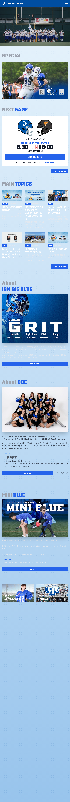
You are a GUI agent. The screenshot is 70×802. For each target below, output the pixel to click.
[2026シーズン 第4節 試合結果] (35, 80)
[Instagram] (58, 473)
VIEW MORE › (35, 364)
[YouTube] (66, 473)
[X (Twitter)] (62, 473)
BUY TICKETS (35, 156)
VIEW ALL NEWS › (59, 266)
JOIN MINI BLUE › (35, 569)
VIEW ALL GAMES (60, 171)
